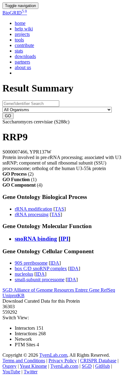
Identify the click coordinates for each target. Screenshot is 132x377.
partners (22, 61)
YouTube (11, 371)
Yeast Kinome (33, 366)
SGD (8, 290)
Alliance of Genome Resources (44, 290)
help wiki (24, 28)
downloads (25, 56)
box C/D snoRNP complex (41, 268)
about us (23, 67)
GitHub (102, 366)
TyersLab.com (53, 355)
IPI (64, 238)
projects (22, 34)
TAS (59, 209)
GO (8, 116)
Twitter (30, 371)
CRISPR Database (98, 360)
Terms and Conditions (23, 360)
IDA (54, 263)
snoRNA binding (36, 238)
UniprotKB (13, 295)
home (20, 23)
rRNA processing (32, 214)
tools (19, 39)
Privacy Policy (63, 360)
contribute (24, 45)
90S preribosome (31, 263)
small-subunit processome (39, 279)
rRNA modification (33, 209)
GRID (14, 12)
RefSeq (108, 290)
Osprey (9, 366)
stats (19, 50)
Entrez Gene (88, 290)
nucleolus (24, 274)
